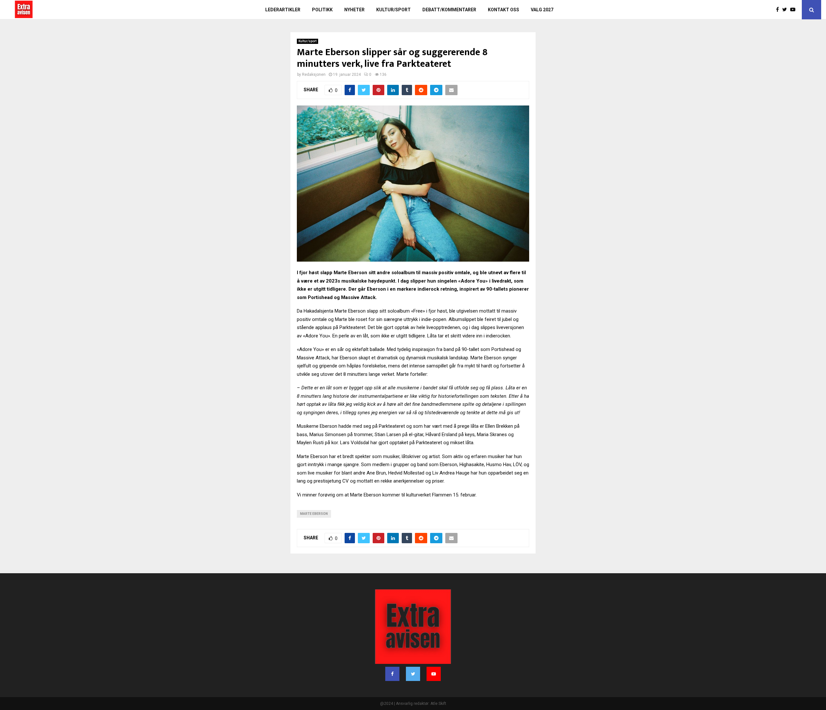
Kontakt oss (503, 9)
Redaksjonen (314, 74)
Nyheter (354, 9)
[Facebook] (779, 10)
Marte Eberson (314, 513)
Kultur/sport (393, 9)
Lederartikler (282, 9)
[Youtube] (794, 10)
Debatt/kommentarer (449, 9)
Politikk (322, 9)
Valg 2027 (542, 9)
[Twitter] (786, 10)
